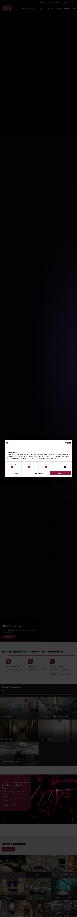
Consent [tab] (16, 447)
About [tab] (61, 447)
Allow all (60, 473)
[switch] (30, 467)
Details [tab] (38, 447)
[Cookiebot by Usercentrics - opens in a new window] (64, 442)
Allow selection (39, 473)
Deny (16, 473)
